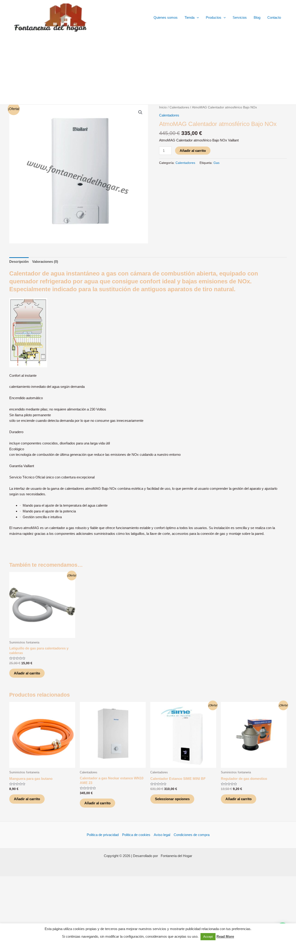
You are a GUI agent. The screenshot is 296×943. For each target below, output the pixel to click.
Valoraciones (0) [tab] (45, 261)
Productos (213, 17)
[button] (140, 112)
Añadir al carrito (193, 151)
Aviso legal (162, 835)
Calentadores (179, 107)
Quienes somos (166, 17)
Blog (257, 17)
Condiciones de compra (192, 835)
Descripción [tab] (19, 261)
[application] (196, 17)
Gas (216, 163)
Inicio (163, 107)
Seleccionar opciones (172, 799)
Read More (225, 936)
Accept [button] (208, 936)
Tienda (189, 17)
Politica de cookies (136, 835)
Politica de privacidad (103, 835)
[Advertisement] (148, 69)
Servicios (240, 17)
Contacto (274, 17)
